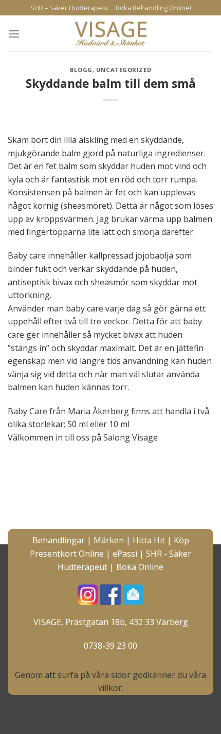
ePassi (125, 553)
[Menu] (14, 33)
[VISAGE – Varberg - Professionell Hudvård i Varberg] (110, 33)
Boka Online (139, 567)
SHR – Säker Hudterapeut (69, 7)
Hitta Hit (149, 540)
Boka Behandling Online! (153, 7)
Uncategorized (123, 70)
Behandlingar (58, 540)
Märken (109, 540)
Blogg (81, 70)
